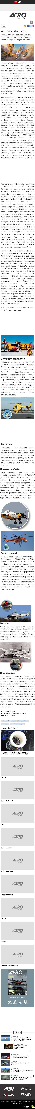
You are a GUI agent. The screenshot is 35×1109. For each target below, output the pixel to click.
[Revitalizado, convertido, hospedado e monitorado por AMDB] (33, 1106)
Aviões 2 (4, 720)
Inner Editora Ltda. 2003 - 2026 (11, 1101)
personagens (5, 724)
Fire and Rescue (12, 720)
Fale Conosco (26, 1101)
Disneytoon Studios (23, 720)
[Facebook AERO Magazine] (27, 26)
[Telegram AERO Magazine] (30, 26)
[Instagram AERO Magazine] (32, 26)
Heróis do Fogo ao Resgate (17, 724)
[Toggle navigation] (3, 26)
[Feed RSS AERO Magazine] (25, 26)
